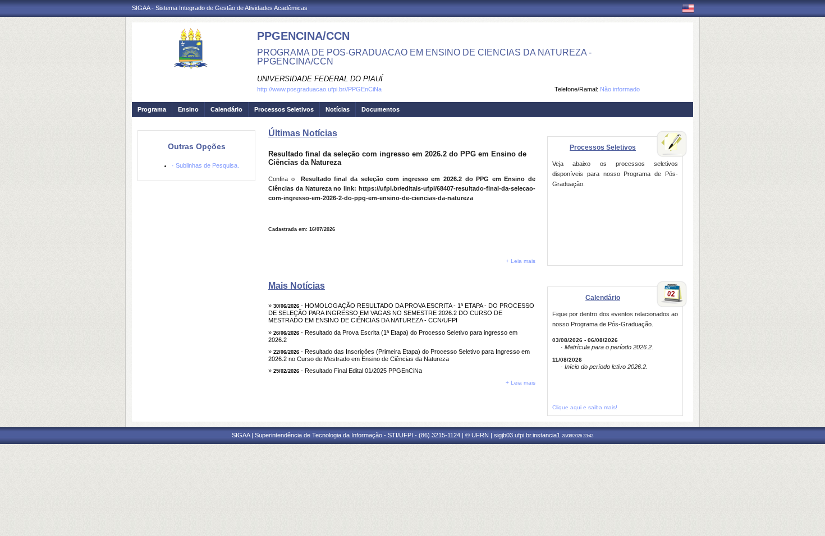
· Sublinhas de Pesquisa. (205, 165)
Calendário (226, 109)
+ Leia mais (520, 261)
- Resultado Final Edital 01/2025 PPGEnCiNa (347, 370)
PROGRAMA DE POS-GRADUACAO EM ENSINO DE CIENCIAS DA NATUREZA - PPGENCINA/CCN (424, 57)
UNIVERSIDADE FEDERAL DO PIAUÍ (320, 79)
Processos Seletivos (284, 109)
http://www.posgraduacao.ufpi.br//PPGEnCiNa (319, 89)
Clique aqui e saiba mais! (584, 407)
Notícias (338, 109)
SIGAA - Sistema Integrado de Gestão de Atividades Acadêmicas (220, 7)
